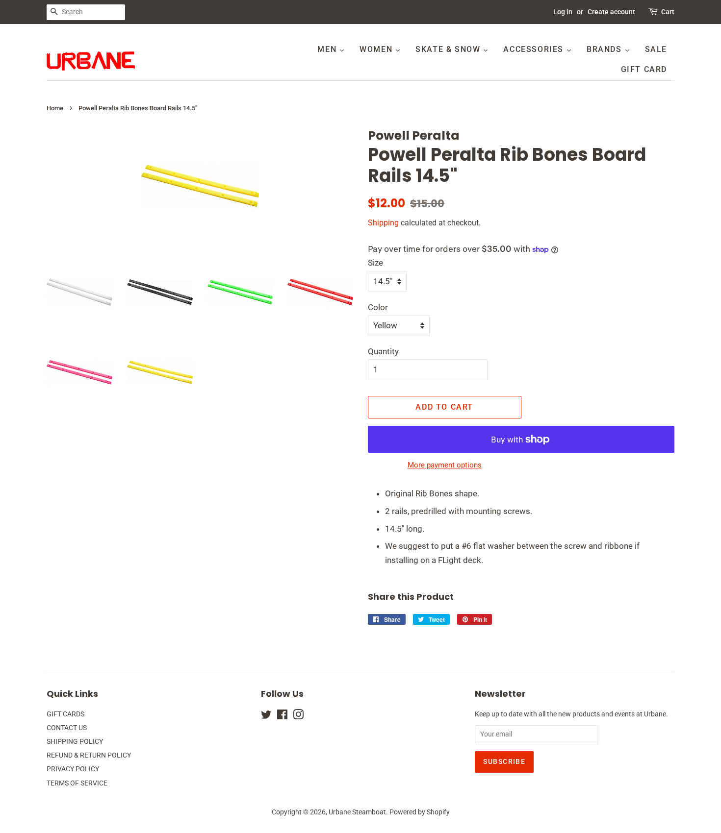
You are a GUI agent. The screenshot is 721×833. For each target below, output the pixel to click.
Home (55, 108)
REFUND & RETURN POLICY (89, 755)
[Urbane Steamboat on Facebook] (282, 716)
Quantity (383, 351)
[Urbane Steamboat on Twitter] (266, 716)
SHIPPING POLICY (75, 741)
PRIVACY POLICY (73, 769)
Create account (611, 12)
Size (375, 263)
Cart (667, 12)
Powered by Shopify (419, 812)
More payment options (445, 465)
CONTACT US (67, 728)
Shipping (383, 222)
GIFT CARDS (65, 714)
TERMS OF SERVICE (77, 783)
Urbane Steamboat (357, 812)
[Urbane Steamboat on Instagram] (298, 716)
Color (378, 307)
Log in (562, 12)
